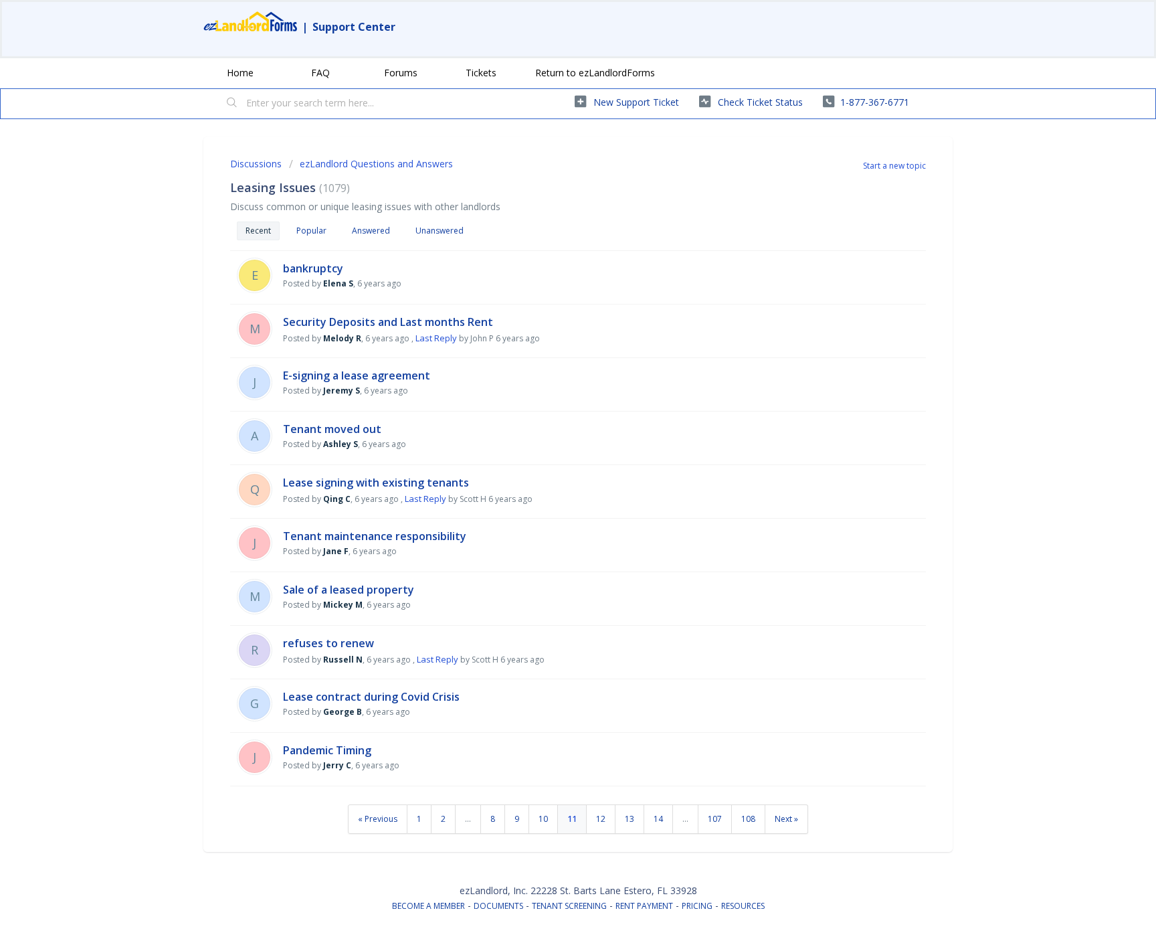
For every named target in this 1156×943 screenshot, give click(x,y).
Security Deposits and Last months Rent (388, 322)
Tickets (481, 72)
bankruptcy (313, 268)
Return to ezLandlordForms (595, 72)
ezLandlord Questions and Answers (376, 163)
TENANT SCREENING (569, 906)
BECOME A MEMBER (428, 906)
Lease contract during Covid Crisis (371, 696)
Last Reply (436, 338)
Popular (311, 230)
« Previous (377, 819)
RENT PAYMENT (644, 906)
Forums (400, 72)
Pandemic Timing (327, 750)
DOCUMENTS (498, 906)
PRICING (697, 906)
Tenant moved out (332, 429)
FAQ (320, 72)
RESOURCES (743, 906)
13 (629, 819)
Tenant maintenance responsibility (374, 536)
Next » (786, 819)
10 (543, 819)
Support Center (353, 26)
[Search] (232, 103)
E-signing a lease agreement (356, 375)
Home (240, 72)
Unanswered (439, 230)
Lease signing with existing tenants (376, 482)
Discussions (256, 163)
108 (748, 819)
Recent (258, 230)
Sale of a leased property (348, 589)
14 (658, 819)
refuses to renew (328, 643)
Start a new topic (894, 165)
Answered (371, 230)
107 (715, 819)
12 (600, 819)
